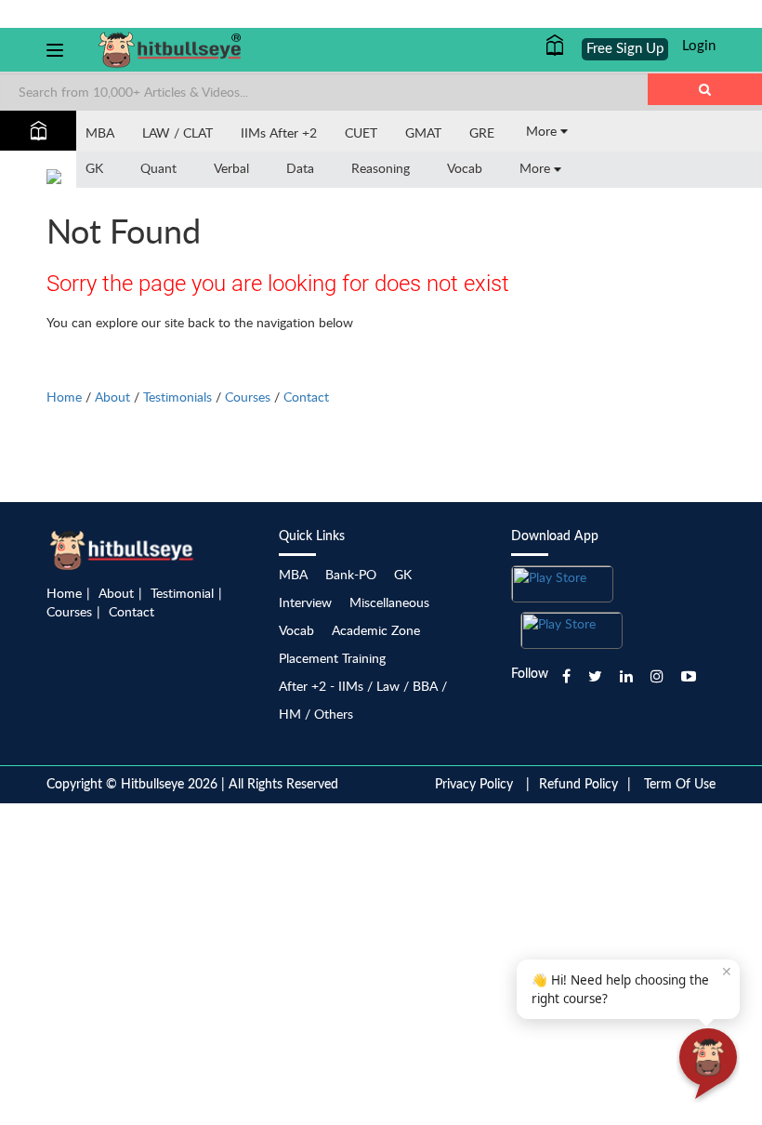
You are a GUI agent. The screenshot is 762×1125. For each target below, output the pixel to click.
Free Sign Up (624, 49)
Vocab (464, 168)
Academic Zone (376, 630)
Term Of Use (680, 784)
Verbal (231, 168)
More (543, 130)
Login (699, 46)
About (112, 396)
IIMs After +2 (279, 132)
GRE (481, 132)
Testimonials (177, 396)
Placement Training (332, 658)
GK (94, 168)
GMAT (423, 132)
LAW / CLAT (177, 132)
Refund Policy (578, 784)
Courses (247, 396)
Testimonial (182, 593)
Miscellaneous (389, 602)
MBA (99, 132)
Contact (306, 396)
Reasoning (380, 168)
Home (64, 396)
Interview (305, 602)
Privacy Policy (474, 784)
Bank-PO (350, 574)
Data (300, 168)
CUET (361, 132)
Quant (158, 168)
